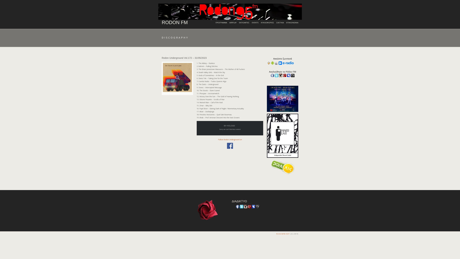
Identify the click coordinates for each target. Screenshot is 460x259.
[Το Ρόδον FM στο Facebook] (272, 75)
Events (255, 22)
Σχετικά (280, 22)
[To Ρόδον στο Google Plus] (284, 75)
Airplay (233, 22)
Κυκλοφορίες (267, 22)
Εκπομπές (244, 22)
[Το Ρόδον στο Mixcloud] (293, 75)
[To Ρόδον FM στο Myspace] (288, 75)
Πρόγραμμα (221, 22)
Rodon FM (175, 22)
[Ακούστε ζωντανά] (272, 63)
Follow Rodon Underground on (230, 139)
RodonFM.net (283, 234)
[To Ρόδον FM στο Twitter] (276, 75)
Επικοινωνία (292, 22)
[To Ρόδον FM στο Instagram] (280, 75)
